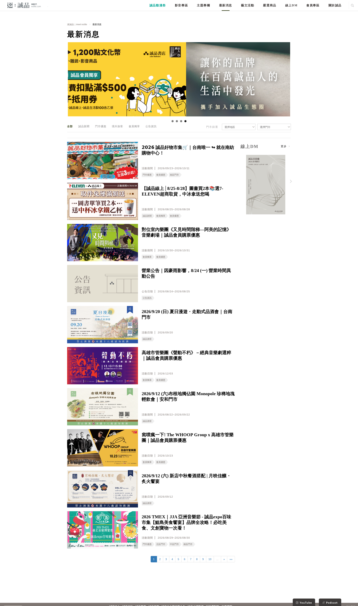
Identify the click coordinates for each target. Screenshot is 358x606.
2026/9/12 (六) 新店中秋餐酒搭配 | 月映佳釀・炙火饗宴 (186, 478)
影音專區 (181, 5)
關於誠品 (335, 5)
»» (231, 559)
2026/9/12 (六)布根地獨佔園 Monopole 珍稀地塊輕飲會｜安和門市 (188, 396)
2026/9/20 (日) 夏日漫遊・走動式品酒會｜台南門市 (187, 314)
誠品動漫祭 (158, 5)
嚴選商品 (269, 5)
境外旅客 (117, 126)
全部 (70, 126)
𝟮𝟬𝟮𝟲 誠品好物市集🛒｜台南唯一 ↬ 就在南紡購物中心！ (188, 150)
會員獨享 (134, 126)
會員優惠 (160, 175)
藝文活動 (247, 5)
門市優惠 (100, 126)
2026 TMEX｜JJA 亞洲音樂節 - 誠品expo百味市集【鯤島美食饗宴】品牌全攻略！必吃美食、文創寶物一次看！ (186, 522)
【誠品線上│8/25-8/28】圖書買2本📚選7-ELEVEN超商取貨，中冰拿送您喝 (182, 191)
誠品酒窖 (147, 339)
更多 (284, 146)
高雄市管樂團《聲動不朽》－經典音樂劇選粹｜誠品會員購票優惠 (186, 355)
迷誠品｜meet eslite (77, 24)
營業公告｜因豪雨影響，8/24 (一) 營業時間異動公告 (186, 273)
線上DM (291, 5)
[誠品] (24, 5)
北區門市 (160, 544)
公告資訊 (151, 126)
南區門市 (174, 175)
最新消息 (225, 5)
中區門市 (174, 544)
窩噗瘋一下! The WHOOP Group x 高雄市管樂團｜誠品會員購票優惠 (188, 437)
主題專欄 (203, 5)
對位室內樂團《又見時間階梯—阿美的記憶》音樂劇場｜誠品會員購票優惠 (186, 232)
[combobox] (238, 127)
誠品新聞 (84, 126)
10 (209, 559)
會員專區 (312, 5)
